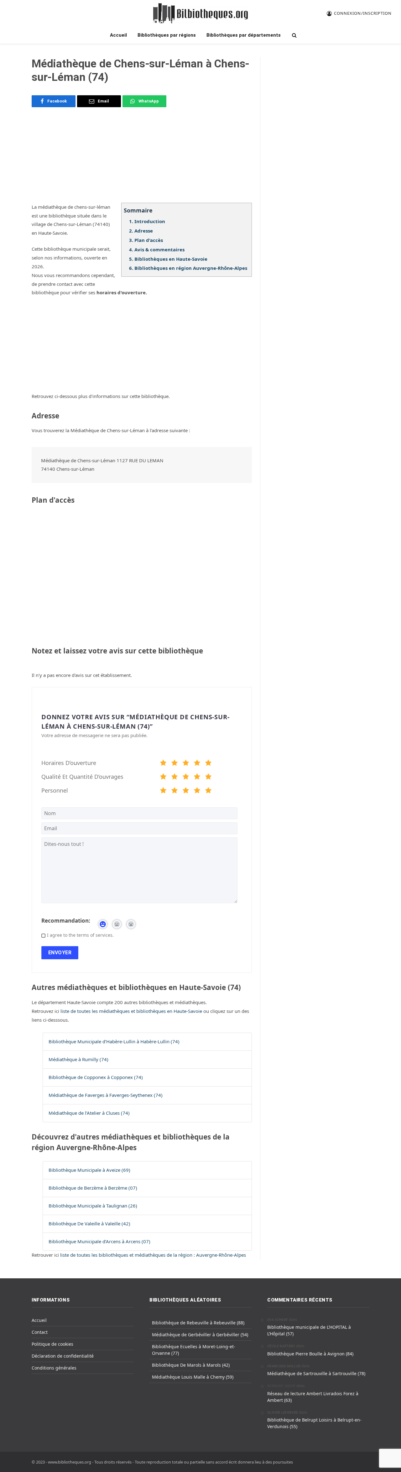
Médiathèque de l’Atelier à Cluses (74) (89, 1113)
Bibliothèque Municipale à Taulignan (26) (93, 1205)
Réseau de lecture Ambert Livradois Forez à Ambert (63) (312, 1397)
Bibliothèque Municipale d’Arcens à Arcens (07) (99, 1241)
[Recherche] (294, 35)
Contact (40, 1332)
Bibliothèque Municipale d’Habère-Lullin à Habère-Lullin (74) (114, 1041)
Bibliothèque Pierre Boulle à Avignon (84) (310, 1354)
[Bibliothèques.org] (200, 13)
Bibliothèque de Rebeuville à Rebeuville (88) (198, 1323)
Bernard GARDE (281, 1386)
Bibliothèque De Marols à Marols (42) (191, 1365)
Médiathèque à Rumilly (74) (78, 1059)
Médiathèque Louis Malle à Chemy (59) (192, 1377)
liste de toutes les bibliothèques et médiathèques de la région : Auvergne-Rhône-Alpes (153, 1255)
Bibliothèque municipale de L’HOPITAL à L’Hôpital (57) (309, 1330)
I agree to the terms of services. (80, 935)
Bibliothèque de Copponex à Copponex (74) (96, 1077)
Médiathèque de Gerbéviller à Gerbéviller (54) (200, 1335)
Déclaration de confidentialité (63, 1356)
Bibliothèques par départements (243, 35)
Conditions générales (54, 1368)
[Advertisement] (142, 159)
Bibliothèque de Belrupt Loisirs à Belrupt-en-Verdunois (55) (314, 1423)
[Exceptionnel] (208, 763)
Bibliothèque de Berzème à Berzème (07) (93, 1188)
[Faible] (174, 763)
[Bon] (185, 763)
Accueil (118, 35)
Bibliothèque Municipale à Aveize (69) (89, 1170)
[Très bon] (197, 763)
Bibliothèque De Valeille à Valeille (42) (89, 1223)
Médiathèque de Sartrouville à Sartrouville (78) (316, 1373)
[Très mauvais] (163, 763)
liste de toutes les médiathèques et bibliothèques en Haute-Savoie (131, 1011)
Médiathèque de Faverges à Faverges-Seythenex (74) (106, 1095)
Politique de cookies (52, 1344)
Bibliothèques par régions (167, 35)
